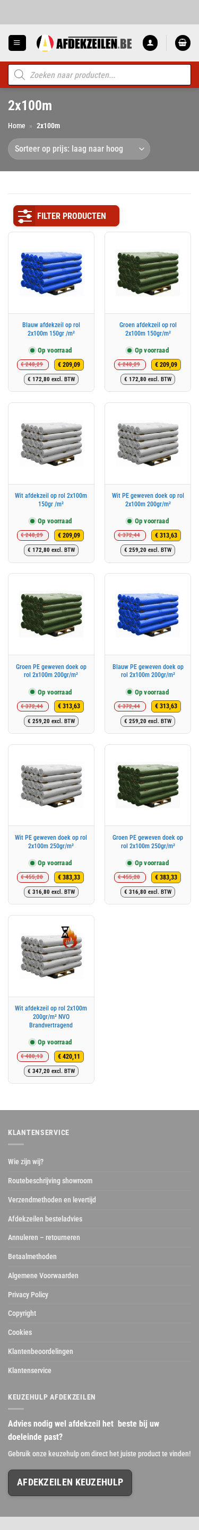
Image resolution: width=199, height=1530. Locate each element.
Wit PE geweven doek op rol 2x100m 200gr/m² (148, 500)
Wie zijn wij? (26, 1161)
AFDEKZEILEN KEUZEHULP (70, 1482)
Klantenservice (29, 1370)
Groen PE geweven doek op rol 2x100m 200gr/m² (51, 671)
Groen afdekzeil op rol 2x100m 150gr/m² (148, 329)
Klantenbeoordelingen (40, 1351)
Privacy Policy (28, 1294)
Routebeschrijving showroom (50, 1180)
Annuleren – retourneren (44, 1237)
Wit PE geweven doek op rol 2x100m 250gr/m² (51, 842)
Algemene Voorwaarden (43, 1275)
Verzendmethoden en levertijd (52, 1199)
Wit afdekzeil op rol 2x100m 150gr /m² (51, 500)
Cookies (20, 1332)
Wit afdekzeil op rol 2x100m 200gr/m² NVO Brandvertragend (51, 1016)
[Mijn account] (150, 42)
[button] (16, 42)
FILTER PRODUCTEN (71, 216)
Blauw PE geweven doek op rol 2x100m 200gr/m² (148, 671)
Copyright (22, 1313)
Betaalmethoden (32, 1256)
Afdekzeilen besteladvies (45, 1219)
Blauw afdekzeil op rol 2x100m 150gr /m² (51, 329)
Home (16, 125)
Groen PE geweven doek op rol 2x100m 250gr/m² (148, 842)
